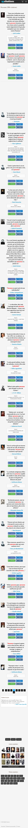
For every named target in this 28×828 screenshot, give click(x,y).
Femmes (21, 780)
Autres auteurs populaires (13, 766)
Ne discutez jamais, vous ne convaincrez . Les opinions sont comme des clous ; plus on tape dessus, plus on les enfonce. (16, 504)
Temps (15, 778)
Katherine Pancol (17, 426)
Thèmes (19, 739)
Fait (6, 775)
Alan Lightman (16, 143)
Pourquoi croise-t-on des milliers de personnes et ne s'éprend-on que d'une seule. (15, 667)
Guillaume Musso (17, 482)
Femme (18, 778)
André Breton (17, 266)
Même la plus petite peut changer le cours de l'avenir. (16, 388)
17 (19, 690)
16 (16, 690)
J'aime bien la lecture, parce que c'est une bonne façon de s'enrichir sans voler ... (15, 568)
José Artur (17, 631)
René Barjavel (17, 530)
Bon (18, 780)
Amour (2, 775)
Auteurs (8, 739)
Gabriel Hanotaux (16, 228)
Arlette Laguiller (16, 573)
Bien (9, 775)
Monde (21, 775)
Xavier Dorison (16, 315)
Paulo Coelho (17, 66)
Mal (2, 783)
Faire (15, 775)
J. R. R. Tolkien (16, 393)
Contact (18, 826)
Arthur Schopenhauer (16, 292)
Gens (11, 778)
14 (11, 690)
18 (21, 690)
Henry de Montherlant (16, 549)
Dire (9, 780)
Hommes (3, 778)
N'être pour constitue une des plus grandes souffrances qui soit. (16, 587)
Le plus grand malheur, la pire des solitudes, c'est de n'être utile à (16, 364)
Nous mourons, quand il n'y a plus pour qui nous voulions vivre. (16, 544)
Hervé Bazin (16, 172)
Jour (5, 783)
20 (13, 692)
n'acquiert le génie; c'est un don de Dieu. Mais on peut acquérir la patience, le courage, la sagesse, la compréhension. (15, 647)
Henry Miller (16, 654)
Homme (7, 778)
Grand (2, 780)
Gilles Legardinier (17, 368)
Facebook (3, 826)
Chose (22, 778)
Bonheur (15, 783)
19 (24, 690)
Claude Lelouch (16, 611)
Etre (12, 775)
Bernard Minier (16, 454)
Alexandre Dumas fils (16, 510)
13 (8, 690)
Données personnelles (11, 826)
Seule (11, 783)
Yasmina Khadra (16, 344)
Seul (6, 780)
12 (6, 690)
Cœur (12, 780)
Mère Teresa (16, 591)
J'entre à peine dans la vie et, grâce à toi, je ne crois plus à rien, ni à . (15, 167)
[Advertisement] (14, 96)
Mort (8, 783)
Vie (17, 775)
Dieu (15, 780)
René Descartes (16, 202)
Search (13, 739)
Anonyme (17, 121)
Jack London (16, 33)
